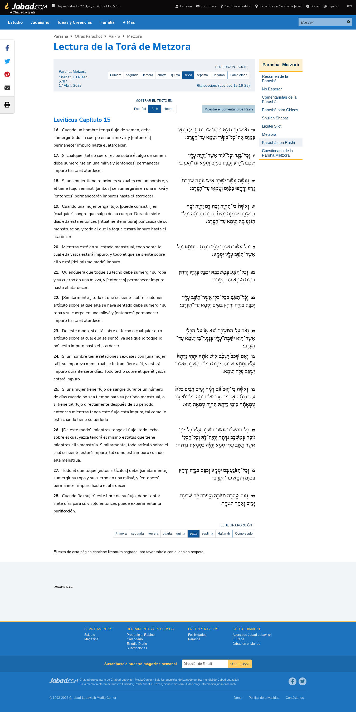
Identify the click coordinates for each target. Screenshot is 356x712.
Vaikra (114, 36)
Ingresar (185, 6)
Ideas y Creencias (75, 22)
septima (202, 75)
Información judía (212, 684)
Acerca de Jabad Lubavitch (252, 635)
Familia (107, 22)
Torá (181, 684)
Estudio (15, 22)
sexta (188, 75)
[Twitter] (302, 681)
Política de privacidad (264, 698)
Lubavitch (128, 679)
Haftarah (218, 75)
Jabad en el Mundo (246, 644)
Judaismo (191, 684)
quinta (175, 75)
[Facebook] (292, 681)
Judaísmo (40, 22)
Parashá (60, 36)
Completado (238, 75)
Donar (314, 6)
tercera (148, 75)
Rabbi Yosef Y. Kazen (148, 684)
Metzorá (134, 36)
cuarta (162, 75)
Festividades (197, 635)
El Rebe (238, 639)
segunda (132, 75)
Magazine (91, 639)
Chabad (116, 679)
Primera (115, 75)
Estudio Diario (137, 644)
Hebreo (169, 109)
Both (155, 109)
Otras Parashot (88, 36)
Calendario (135, 639)
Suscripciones (137, 648)
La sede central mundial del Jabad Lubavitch (210, 679)
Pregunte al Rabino (237, 6)
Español (140, 109)
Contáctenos (295, 698)
